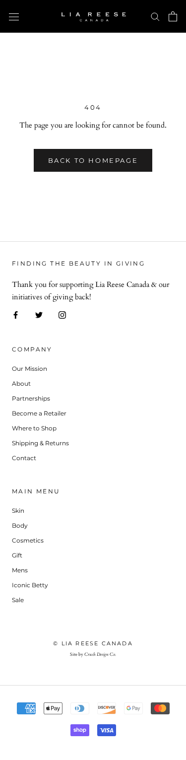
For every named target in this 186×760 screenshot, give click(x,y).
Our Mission (29, 368)
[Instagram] (62, 314)
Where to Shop (34, 428)
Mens (20, 570)
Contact (24, 458)
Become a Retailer (39, 413)
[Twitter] (39, 314)
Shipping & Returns (40, 443)
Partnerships (31, 398)
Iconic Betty (30, 585)
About (21, 383)
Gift (17, 555)
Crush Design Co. (100, 654)
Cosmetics (28, 540)
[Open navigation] (14, 16)
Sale (18, 600)
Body (20, 525)
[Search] (155, 16)
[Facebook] (15, 314)
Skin (18, 510)
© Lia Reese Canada (93, 643)
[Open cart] (173, 16)
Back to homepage (93, 160)
